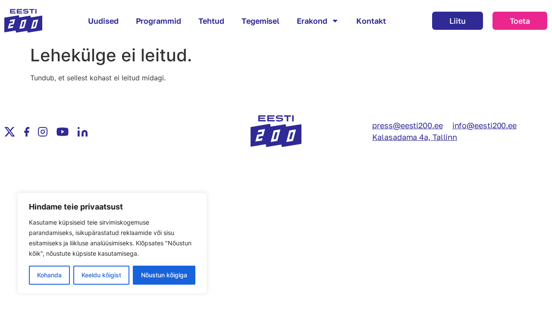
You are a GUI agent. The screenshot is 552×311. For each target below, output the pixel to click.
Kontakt (371, 20)
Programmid (158, 20)
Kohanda (49, 275)
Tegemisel (260, 20)
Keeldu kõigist (101, 275)
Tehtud (211, 20)
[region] (112, 243)
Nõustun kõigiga (164, 275)
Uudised (103, 20)
